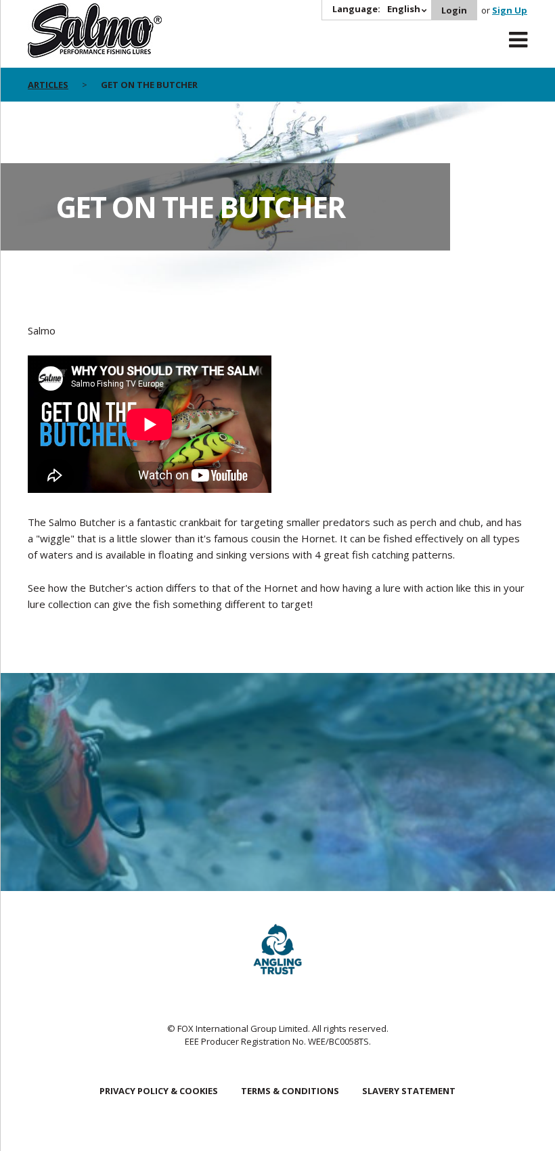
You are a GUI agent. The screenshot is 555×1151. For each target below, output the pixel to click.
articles (48, 85)
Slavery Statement (409, 1091)
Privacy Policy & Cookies (158, 1091)
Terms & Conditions (290, 1091)
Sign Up (509, 10)
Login (454, 10)
